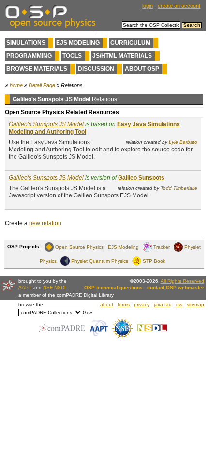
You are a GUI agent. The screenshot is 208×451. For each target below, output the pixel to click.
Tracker (161, 246)
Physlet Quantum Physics (99, 260)
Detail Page (42, 85)
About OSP (142, 69)
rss (179, 304)
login (147, 6)
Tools (72, 56)
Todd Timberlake (179, 188)
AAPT (24, 287)
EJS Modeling (78, 42)
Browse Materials (36, 69)
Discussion (96, 69)
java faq (163, 304)
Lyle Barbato (183, 142)
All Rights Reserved (182, 281)
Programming (29, 56)
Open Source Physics (79, 246)
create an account (179, 6)
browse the (30, 304)
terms (124, 304)
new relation (45, 223)
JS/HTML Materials (122, 56)
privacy (141, 304)
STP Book (154, 260)
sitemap (195, 304)
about (106, 304)
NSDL (60, 287)
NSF (48, 287)
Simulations (25, 42)
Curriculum (130, 42)
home (16, 85)
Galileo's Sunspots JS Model (46, 124)
